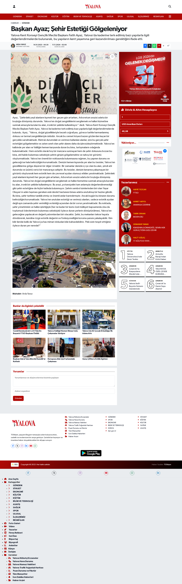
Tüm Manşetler (74, 431)
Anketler (13, 545)
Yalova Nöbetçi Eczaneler (78, 417)
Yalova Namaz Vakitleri (77, 423)
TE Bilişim (167, 464)
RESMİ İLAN (158, 17)
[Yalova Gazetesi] (93, 6)
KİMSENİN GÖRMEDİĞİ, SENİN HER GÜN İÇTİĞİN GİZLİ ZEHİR (149, 229)
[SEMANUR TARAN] (126, 227)
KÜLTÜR (54, 17)
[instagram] (80, 473)
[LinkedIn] (26, 446)
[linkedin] (158, 473)
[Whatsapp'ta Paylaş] (154, 46)
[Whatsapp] (35, 446)
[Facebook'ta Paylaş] (145, 46)
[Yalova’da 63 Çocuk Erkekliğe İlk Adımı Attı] (98, 319)
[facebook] (28, 473)
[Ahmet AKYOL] (126, 203)
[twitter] (54, 473)
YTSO (136, 193)
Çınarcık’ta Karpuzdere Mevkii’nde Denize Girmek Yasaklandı (136, 272)
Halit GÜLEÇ (139, 238)
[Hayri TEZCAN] (126, 191)
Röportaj (13, 539)
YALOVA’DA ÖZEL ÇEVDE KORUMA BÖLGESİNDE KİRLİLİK (162, 272)
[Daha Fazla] (159, 46)
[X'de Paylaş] (149, 46)
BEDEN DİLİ (138, 217)
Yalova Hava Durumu (76, 420)
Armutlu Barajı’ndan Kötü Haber (161, 257)
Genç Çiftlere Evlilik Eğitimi (94, 359)
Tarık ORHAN (139, 214)
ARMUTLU (159, 251)
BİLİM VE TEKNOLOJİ (83, 17)
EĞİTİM (66, 17)
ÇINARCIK (132, 266)
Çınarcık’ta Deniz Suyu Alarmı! (161, 286)
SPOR (120, 17)
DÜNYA (111, 428)
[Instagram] (22, 446)
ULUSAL (130, 17)
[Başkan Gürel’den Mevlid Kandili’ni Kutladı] (29, 347)
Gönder (18, 398)
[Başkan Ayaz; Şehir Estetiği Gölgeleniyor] (64, 83)
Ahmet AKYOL (139, 202)
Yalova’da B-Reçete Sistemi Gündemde (136, 286)
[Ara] (170, 6)
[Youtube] (31, 446)
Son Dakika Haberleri (76, 434)
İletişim (12, 552)
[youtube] (106, 473)
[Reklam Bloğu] (145, 78)
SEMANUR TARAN (140, 224)
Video (11, 526)
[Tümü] (168, 143)
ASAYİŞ (99, 17)
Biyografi (13, 542)
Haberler (15, 23)
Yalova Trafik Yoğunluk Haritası (80, 425)
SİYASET (29, 17)
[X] (17, 446)
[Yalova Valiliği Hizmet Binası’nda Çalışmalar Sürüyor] (64, 319)
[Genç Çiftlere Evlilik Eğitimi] (98, 347)
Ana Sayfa (13, 479)
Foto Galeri (14, 523)
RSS (16, 464)
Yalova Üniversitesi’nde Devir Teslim (134, 257)
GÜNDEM (17, 17)
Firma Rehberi (15, 533)
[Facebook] (13, 446)
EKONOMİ (42, 17)
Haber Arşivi (73, 436)
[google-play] (91, 453)
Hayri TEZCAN (139, 190)
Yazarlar (12, 530)
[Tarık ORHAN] (126, 215)
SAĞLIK (110, 17)
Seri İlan (12, 536)
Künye (11, 549)
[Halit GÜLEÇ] (126, 239)
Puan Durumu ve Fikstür (77, 428)
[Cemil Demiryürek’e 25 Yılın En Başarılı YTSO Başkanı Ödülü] (29, 319)
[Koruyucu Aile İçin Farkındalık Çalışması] (64, 347)
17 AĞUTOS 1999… (142, 241)
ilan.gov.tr (112, 431)
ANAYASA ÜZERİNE (141, 205)
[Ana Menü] (170, 16)
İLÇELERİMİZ (143, 17)
